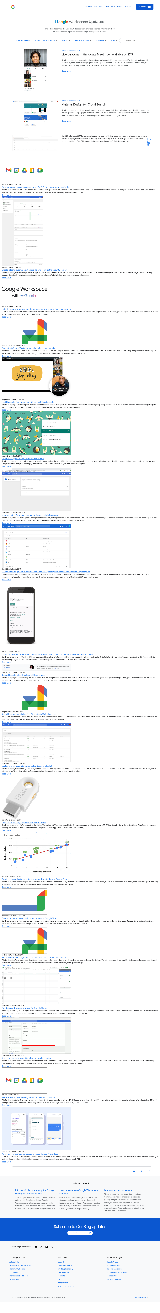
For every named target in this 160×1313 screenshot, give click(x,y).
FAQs (60, 1279)
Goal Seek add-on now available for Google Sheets (24, 1008)
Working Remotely (65, 1269)
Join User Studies (113, 1279)
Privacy (58, 1297)
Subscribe (145, 7)
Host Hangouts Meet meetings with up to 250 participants (28, 402)
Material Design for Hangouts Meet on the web (23, 458)
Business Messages (114, 1276)
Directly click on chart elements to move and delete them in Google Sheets (35, 879)
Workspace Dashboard (18, 1276)
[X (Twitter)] (41, 1246)
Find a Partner (63, 1272)
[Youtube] (36, 1246)
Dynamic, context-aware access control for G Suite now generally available (35, 187)
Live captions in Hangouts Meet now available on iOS (97, 54)
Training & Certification (67, 1286)
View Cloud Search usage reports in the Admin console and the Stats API (34, 957)
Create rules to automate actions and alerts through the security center (34, 270)
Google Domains (113, 1265)
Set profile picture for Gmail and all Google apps (23, 675)
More (114, 40)
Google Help (14, 1272)
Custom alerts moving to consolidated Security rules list (27, 766)
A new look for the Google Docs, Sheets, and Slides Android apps (31, 1154)
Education (101, 40)
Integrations (63, 1283)
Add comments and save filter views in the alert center (26, 1058)
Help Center (110, 7)
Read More (67, 71)
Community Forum (17, 1269)
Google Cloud (112, 1262)
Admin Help (14, 1262)
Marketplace (63, 1276)
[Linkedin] (46, 1246)
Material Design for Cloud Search (84, 104)
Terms (63, 1297)
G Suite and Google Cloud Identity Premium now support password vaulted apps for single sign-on (46, 572)
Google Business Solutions (117, 1272)
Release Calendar (124, 7)
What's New (14, 1279)
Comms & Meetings (21, 40)
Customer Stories (65, 1265)
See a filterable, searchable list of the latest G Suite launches (29, 714)
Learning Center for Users (20, 1265)
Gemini (66, 40)
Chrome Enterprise (114, 1269)
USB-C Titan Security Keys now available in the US (24, 822)
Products (88, 7)
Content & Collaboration (46, 40)
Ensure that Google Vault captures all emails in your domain (28, 348)
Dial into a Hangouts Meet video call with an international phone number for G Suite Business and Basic (47, 654)
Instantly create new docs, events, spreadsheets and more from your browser (37, 309)
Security (61, 1262)
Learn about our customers (118, 1190)
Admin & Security (83, 40)
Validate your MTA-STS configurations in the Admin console (28, 1097)
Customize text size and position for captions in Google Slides (29, 918)
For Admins (98, 7)
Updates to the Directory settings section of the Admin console (30, 515)
